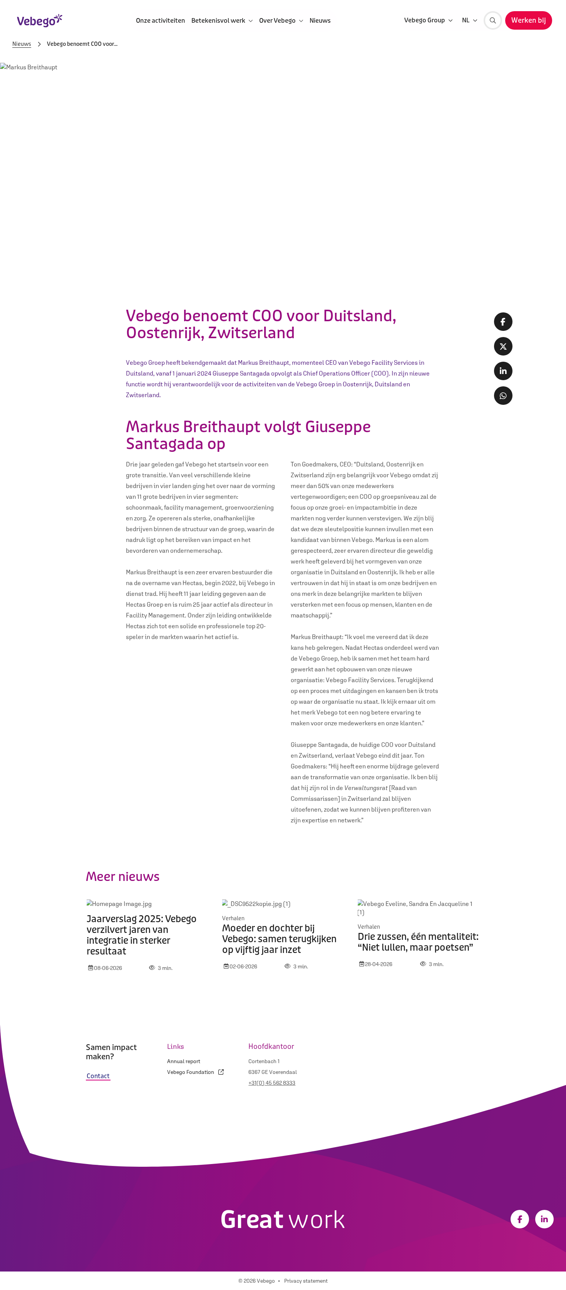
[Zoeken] (493, 20)
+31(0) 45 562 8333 (271, 1083)
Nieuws (320, 20)
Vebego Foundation (191, 1072)
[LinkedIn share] (503, 371)
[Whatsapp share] (503, 395)
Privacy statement (306, 1281)
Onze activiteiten (160, 20)
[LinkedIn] (544, 1219)
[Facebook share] (503, 321)
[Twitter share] (503, 346)
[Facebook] (520, 1219)
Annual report (183, 1061)
